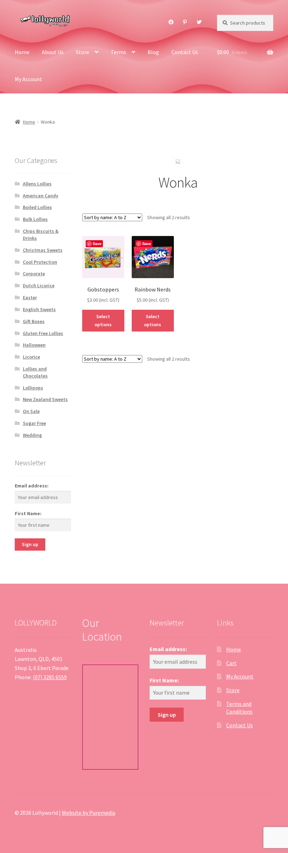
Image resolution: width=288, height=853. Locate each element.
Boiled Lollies (37, 207)
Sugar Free (34, 423)
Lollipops (33, 388)
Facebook (171, 22)
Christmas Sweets (43, 250)
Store (82, 51)
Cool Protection (40, 262)
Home (22, 51)
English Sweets (39, 309)
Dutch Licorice (38, 285)
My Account (28, 79)
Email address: (31, 486)
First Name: (28, 513)
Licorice (31, 357)
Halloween (34, 345)
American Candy (40, 195)
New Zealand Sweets (45, 399)
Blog (153, 51)
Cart (231, 663)
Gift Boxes (34, 321)
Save (97, 243)
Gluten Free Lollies (43, 333)
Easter (30, 297)
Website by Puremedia (88, 812)
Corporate (34, 273)
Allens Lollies (37, 184)
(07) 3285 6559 (50, 677)
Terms (118, 51)
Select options (103, 320)
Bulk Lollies (35, 219)
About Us (53, 51)
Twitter (199, 22)
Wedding (32, 435)
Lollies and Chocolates (35, 372)
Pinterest (185, 22)
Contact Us (184, 51)
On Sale (31, 411)
